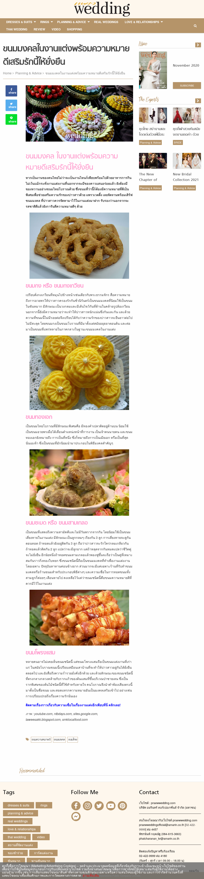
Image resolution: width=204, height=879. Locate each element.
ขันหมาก (14, 861)
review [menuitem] (39, 29)
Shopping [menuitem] (74, 29)
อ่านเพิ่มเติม (90, 875)
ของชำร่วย (15, 853)
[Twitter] (99, 805)
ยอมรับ (194, 871)
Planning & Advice (28, 73)
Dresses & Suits (18, 805)
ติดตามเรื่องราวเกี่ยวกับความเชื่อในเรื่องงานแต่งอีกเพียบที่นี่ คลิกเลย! (73, 705)
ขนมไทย (72, 739)
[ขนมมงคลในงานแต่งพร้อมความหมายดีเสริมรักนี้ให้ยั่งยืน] (198, 100)
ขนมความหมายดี (41, 739)
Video (41, 837)
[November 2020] (198, 45)
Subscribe (187, 85)
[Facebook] (76, 805)
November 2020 (186, 66)
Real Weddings (18, 821)
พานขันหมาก (40, 861)
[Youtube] (111, 805)
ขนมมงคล (59, 739)
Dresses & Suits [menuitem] (19, 22)
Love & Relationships (22, 829)
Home (7, 73)
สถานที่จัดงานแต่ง (20, 845)
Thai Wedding (17, 837)
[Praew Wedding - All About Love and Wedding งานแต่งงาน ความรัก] (102, 8)
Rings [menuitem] (44, 22)
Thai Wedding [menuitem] (16, 29)
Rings (43, 805)
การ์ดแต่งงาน (43, 853)
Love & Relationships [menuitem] (142, 22)
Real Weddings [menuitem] (106, 22)
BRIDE (178, 142)
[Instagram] (88, 805)
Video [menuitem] (56, 29)
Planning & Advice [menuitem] (71, 22)
